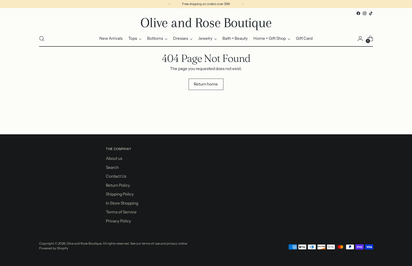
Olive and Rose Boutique (84, 243)
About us (114, 158)
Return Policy (118, 185)
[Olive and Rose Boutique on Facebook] (358, 13)
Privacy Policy (118, 221)
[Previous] (169, 4)
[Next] (242, 4)
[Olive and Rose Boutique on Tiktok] (371, 13)
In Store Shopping (122, 203)
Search (112, 167)
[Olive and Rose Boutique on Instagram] (364, 13)
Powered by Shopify (53, 248)
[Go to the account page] (360, 38)
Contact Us (116, 176)
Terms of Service (121, 212)
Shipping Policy (120, 194)
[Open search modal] (41, 38)
